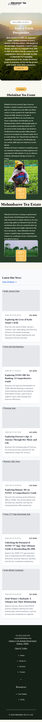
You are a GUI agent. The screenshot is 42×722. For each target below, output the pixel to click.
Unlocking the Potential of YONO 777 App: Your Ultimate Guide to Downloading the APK (20, 545)
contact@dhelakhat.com (22, 638)
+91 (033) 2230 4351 (22, 636)
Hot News (33, 315)
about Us (22, 661)
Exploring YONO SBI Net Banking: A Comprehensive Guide (18, 378)
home (22, 655)
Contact (22, 672)
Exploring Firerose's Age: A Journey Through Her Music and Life (21, 439)
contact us (20, 68)
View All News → (9, 282)
